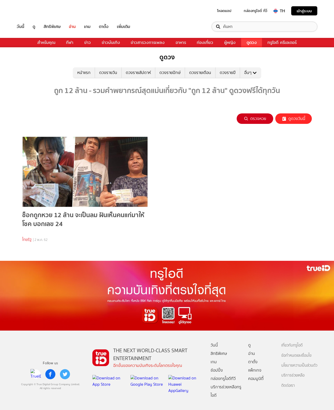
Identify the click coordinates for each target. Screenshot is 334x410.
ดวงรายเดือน (200, 73)
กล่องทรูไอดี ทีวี (255, 10)
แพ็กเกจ (254, 370)
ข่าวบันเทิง (111, 42)
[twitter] (65, 374)
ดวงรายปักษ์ (170, 73)
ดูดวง (252, 42)
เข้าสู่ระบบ (304, 11)
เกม (87, 27)
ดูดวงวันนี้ (296, 119)
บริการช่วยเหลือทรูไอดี (226, 391)
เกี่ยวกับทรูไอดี (292, 345)
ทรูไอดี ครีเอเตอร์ (282, 42)
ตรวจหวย (258, 119)
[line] (36, 374)
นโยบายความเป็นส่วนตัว (299, 365)
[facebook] (50, 374)
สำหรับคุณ (46, 42)
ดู (34, 27)
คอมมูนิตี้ (256, 379)
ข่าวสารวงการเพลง (148, 42)
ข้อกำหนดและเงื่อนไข (296, 355)
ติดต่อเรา (288, 385)
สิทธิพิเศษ (52, 27)
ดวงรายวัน (108, 73)
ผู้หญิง (230, 42)
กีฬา (69, 42)
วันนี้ (20, 27)
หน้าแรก (84, 73)
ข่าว (87, 42)
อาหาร (181, 42)
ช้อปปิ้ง (217, 370)
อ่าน (72, 27)
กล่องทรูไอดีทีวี (223, 379)
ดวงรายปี (228, 73)
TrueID (32, 10)
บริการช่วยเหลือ (293, 375)
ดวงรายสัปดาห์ (138, 73)
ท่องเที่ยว (205, 42)
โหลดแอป (224, 10)
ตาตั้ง (104, 27)
